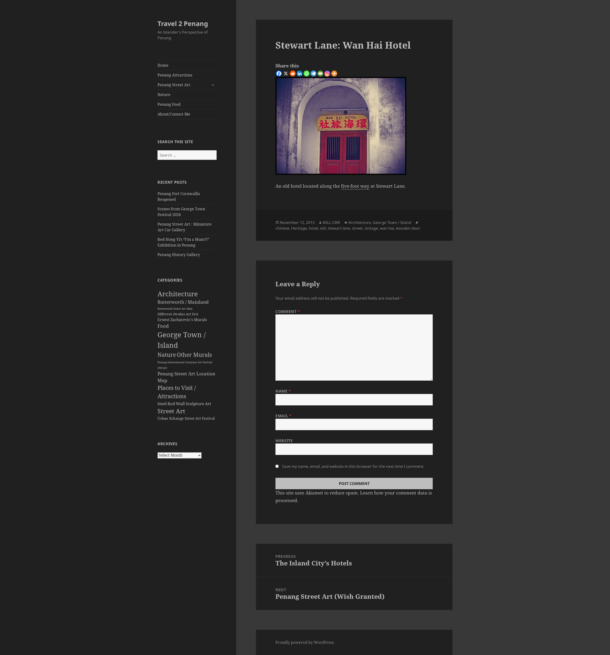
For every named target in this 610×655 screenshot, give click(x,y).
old (323, 228)
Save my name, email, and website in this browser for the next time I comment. (353, 466)
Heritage (299, 228)
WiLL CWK (331, 222)
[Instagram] (327, 73)
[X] (286, 73)
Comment (287, 311)
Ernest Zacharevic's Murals (182, 319)
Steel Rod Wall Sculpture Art (184, 403)
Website (284, 440)
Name (283, 391)
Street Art (171, 411)
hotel (313, 228)
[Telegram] (313, 73)
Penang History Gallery (179, 254)
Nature (164, 94)
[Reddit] (293, 73)
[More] (334, 73)
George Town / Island (392, 222)
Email (283, 415)
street (357, 228)
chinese (282, 228)
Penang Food (169, 104)
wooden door (408, 228)
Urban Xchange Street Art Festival (186, 418)
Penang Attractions (175, 75)
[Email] (320, 73)
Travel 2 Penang (183, 23)
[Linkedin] (300, 73)
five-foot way (355, 186)
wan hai (387, 228)
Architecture (178, 293)
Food (163, 326)
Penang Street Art (174, 84)
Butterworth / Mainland (183, 302)
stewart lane (339, 228)
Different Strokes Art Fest (178, 314)
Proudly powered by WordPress (304, 642)
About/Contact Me (174, 114)
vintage (371, 228)
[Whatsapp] (307, 73)
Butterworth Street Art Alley (175, 308)
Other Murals (194, 354)
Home (163, 65)
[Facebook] (279, 73)
